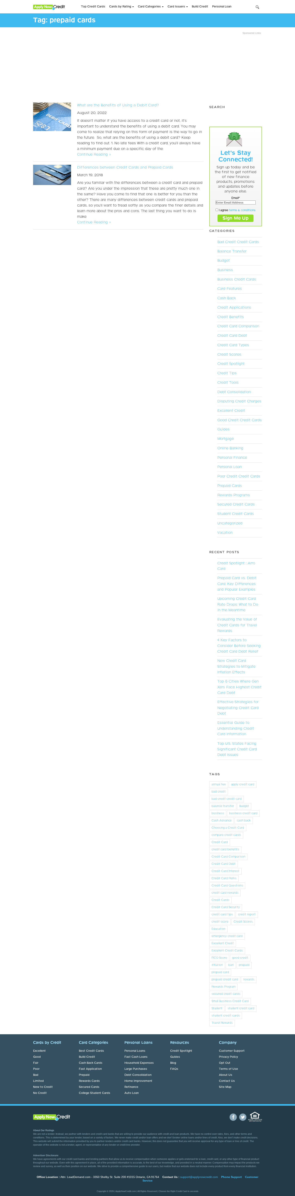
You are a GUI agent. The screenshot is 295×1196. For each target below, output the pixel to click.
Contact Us (227, 1081)
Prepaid (84, 1075)
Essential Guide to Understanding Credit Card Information (235, 728)
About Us (225, 1075)
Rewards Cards (89, 1081)
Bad (35, 1075)
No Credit (40, 1093)
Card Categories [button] (150, 6)
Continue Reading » (94, 154)
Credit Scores (229, 354)
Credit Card (220, 842)
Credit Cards (220, 900)
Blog (173, 1063)
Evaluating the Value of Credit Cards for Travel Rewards (237, 625)
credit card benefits (225, 849)
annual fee (219, 784)
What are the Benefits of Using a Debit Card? (118, 105)
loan (231, 965)
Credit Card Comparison (238, 326)
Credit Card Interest (225, 871)
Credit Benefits (230, 317)
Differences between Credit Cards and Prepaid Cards (125, 167)
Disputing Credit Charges (239, 401)
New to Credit (43, 1087)
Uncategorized (229, 523)
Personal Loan (221, 6)
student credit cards (226, 1015)
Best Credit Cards (91, 1051)
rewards (248, 979)
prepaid (244, 965)
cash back (244, 820)
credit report (247, 914)
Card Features (229, 289)
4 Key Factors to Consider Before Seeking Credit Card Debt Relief (239, 646)
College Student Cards (94, 1093)
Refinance (131, 1087)
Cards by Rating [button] (120, 6)
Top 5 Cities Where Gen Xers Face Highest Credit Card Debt (239, 687)
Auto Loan (131, 1093)
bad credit (219, 791)
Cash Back (226, 298)
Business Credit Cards (236, 279)
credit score (220, 921)
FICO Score (219, 958)
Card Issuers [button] (177, 6)
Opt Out (224, 1063)
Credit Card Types (233, 345)
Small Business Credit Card (230, 1001)
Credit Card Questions (227, 885)
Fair (35, 1063)
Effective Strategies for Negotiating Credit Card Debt (238, 708)
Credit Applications (234, 307)
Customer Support (232, 1051)
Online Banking (230, 448)
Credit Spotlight (231, 364)
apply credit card (242, 784)
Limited (38, 1081)
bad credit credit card (227, 799)
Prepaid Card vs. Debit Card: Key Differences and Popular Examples (236, 584)
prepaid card (220, 972)
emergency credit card (227, 936)
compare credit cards (226, 835)
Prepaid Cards (229, 486)
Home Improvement (138, 1081)
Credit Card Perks (224, 878)
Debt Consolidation (234, 392)
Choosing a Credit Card (228, 828)
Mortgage (225, 439)
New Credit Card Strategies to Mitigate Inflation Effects (236, 666)
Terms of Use (228, 1069)
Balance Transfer (231, 251)
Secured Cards (89, 1087)
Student (217, 1008)
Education (218, 929)
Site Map (225, 1087)
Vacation (224, 533)
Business (225, 270)
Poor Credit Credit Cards (238, 476)
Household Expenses (139, 1063)
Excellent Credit (231, 411)
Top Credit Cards (93, 6)
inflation (217, 965)
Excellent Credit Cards (227, 950)
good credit (240, 958)
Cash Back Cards (90, 1063)
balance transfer (223, 806)
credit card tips (222, 914)
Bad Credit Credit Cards (238, 242)
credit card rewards (225, 893)
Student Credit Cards (235, 514)
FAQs (174, 1069)
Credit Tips (227, 373)
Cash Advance (222, 820)
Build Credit (200, 6)
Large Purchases (135, 1069)
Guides (223, 429)
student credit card (241, 1008)
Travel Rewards (222, 1023)
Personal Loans (134, 1051)
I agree (236, 210)
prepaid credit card (225, 979)
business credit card (243, 813)
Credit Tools (228, 382)
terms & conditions (242, 210)
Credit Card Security (226, 907)
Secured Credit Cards (236, 504)
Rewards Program (223, 987)
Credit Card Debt (232, 336)
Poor (36, 1069)
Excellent (39, 1051)
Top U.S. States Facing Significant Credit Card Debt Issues (237, 749)
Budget (223, 260)
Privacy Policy (228, 1057)
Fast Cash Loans (136, 1057)
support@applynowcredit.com (199, 1177)
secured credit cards (226, 994)
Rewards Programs (233, 495)
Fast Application (90, 1069)
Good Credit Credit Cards (239, 420)
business (218, 813)
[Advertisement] (147, 67)
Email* (235, 198)
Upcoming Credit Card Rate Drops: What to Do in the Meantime (237, 604)
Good (37, 1057)
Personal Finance (232, 458)
